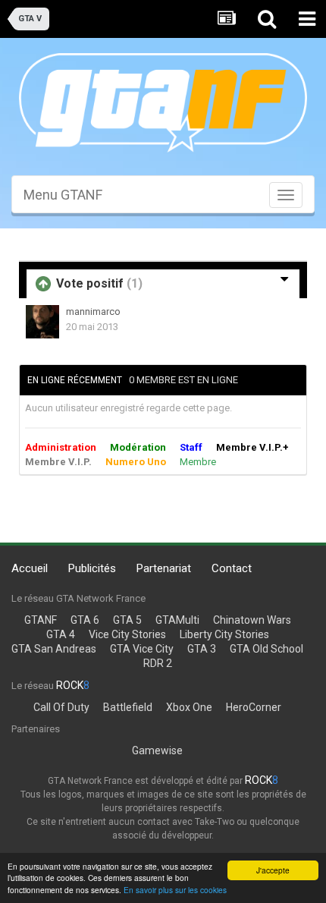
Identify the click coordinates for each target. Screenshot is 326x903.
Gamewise (157, 750)
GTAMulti (177, 620)
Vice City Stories (127, 634)
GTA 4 (60, 634)
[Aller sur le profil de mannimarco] (42, 321)
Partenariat (163, 568)
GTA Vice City (142, 649)
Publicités (92, 568)
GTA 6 (85, 620)
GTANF (40, 620)
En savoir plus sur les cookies (175, 889)
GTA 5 (127, 620)
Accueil (29, 568)
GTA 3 (201, 649)
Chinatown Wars (252, 620)
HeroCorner (253, 707)
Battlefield (127, 707)
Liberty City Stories (224, 634)
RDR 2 (157, 663)
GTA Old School (266, 649)
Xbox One (189, 707)
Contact (232, 568)
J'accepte (273, 870)
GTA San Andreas (53, 649)
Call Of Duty (61, 707)
